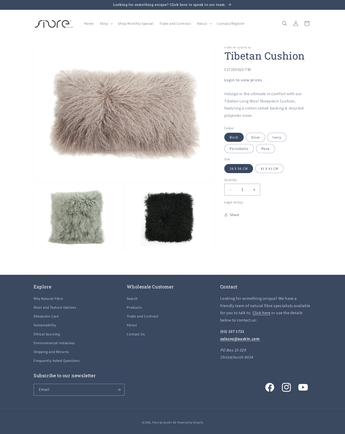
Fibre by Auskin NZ (164, 422)
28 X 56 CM (239, 168)
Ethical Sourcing (47, 334)
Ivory (277, 137)
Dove (255, 137)
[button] (106, 23)
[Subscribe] (118, 390)
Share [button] (234, 214)
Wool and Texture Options (55, 307)
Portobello (239, 148)
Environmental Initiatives (54, 343)
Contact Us (136, 334)
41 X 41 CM (269, 168)
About (132, 325)
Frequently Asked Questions (57, 360)
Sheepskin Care (46, 316)
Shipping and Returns (51, 351)
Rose (265, 148)
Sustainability (45, 325)
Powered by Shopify (190, 422)
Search (132, 298)
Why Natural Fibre (48, 298)
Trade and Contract (142, 316)
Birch (234, 137)
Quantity (230, 180)
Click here (261, 312)
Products (134, 307)
